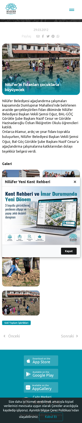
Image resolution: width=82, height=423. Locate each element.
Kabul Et (51, 416)
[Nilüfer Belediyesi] (11, 9)
